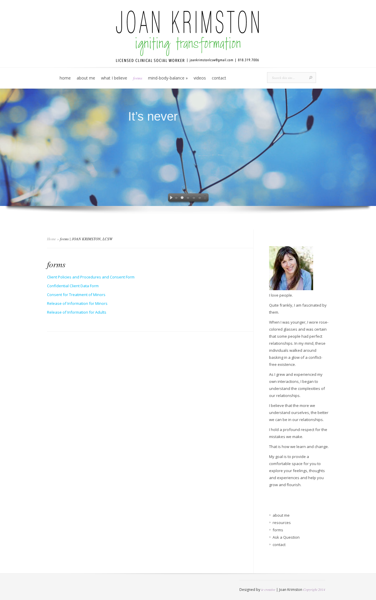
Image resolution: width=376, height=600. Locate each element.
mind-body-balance (168, 78)
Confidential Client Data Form (73, 285)
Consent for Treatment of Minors (76, 294)
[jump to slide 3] (188, 198)
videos (200, 78)
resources (282, 522)
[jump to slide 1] (176, 198)
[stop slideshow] (206, 198)
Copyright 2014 (314, 589)
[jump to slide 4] (194, 198)
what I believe (114, 78)
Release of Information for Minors (77, 303)
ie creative (268, 589)
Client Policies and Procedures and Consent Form (91, 277)
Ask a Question (286, 537)
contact (219, 78)
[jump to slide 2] (182, 198)
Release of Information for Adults (76, 312)
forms (137, 78)
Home (51, 238)
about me (86, 78)
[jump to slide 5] (200, 198)
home (65, 78)
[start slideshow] (169, 198)
